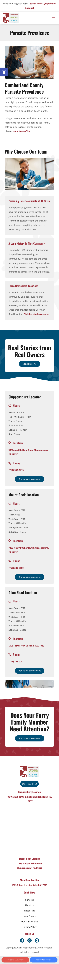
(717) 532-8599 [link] (16, 568)
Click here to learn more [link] (36, 314)
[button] (53, 18)
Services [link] (29, 899)
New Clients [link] (30, 916)
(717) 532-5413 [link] (16, 470)
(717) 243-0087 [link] (16, 661)
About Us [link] (29, 905)
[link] (4, 72)
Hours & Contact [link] (29, 921)
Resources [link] (29, 910)
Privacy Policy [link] (29, 927)
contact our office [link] (21, 131)
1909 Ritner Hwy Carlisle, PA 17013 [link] (26, 645)
